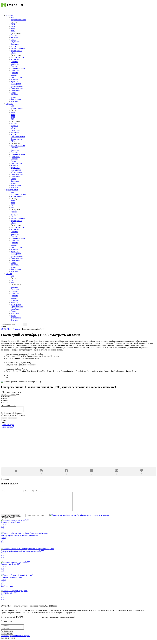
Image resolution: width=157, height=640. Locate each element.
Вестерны (15, 64)
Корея (13, 46)
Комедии (14, 79)
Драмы (14, 75)
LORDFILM (6, 329)
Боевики (14, 62)
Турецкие (15, 44)
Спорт (13, 93)
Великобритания (18, 48)
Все (12, 17)
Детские (14, 73)
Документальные (18, 68)
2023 (13, 26)
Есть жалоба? (8, 427)
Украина (14, 37)
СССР (13, 40)
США (13, 53)
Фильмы (9, 15)
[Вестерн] (8, 401)
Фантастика (16, 99)
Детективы (15, 70)
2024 (13, 24)
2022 (13, 28)
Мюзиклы (15, 59)
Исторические (17, 77)
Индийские (15, 42)
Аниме (9, 274)
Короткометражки (18, 20)
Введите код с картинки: (11, 516)
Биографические (18, 57)
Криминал (15, 81)
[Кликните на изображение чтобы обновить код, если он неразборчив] (79, 515)
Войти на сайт (7, 633)
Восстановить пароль (21, 636)
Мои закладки (8, 425)
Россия (14, 35)
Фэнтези (14, 101)
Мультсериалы (17, 108)
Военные (14, 66)
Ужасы (13, 97)
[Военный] (8, 403)
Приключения (17, 88)
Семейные (15, 90)
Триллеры (15, 95)
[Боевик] (8, 399)
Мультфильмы (12, 190)
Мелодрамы (16, 84)
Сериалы (9, 104)
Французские (16, 51)
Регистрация (6, 636)
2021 (13, 31)
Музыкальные (17, 86)
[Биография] (8, 397)
